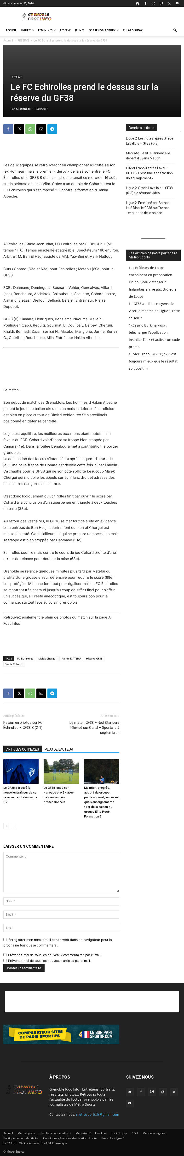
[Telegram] (52, 129)
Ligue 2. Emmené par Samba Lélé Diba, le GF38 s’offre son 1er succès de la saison (148, 208)
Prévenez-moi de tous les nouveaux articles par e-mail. (49, 961)
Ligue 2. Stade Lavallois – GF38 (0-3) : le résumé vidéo (149, 190)
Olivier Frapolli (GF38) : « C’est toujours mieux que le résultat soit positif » (153, 361)
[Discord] (137, 3)
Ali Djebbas (23, 109)
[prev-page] (6, 826)
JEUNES (79, 30)
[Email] (41, 129)
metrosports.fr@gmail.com (97, 1114)
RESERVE (65, 30)
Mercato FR (83, 1133)
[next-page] (14, 826)
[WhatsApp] (30, 129)
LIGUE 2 (26, 30)
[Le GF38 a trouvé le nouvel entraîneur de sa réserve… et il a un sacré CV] (21, 771)
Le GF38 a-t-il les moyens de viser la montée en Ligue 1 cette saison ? (154, 310)
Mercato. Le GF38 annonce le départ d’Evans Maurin (148, 155)
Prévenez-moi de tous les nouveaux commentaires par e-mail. (54, 955)
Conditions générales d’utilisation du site (70, 1138)
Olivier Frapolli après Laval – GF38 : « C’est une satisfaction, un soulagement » (149, 173)
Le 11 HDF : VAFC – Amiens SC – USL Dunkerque (35, 1143)
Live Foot (101, 1133)
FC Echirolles (25, 658)
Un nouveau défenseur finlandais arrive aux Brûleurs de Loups (153, 289)
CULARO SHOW (133, 30)
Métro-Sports (26, 1133)
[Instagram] (153, 3)
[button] (175, 30)
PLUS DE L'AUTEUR (59, 749)
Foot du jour (119, 1133)
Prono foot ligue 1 (113, 1138)
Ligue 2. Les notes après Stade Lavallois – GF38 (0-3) (149, 140)
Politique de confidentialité (21, 1138)
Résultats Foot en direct (55, 1133)
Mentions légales (154, 1133)
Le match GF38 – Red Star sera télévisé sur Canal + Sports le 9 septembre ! (94, 727)
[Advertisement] (124, 17)
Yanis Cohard (14, 664)
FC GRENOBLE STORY (102, 30)
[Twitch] (161, 3)
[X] (169, 3)
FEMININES (45, 30)
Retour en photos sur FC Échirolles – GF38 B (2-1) (23, 725)
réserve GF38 (94, 658)
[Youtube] (177, 3)
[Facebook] (145, 3)
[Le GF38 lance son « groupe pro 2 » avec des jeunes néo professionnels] (61, 771)
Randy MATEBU (71, 658)
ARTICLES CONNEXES (22, 749)
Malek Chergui (47, 658)
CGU (135, 1133)
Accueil (11, 30)
